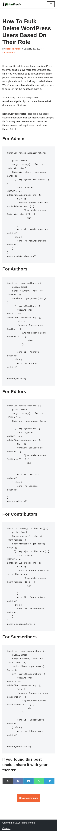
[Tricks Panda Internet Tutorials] (11, 4)
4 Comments (8, 52)
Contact (6, 828)
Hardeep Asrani (13, 49)
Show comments (28, 798)
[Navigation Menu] (51, 4)
